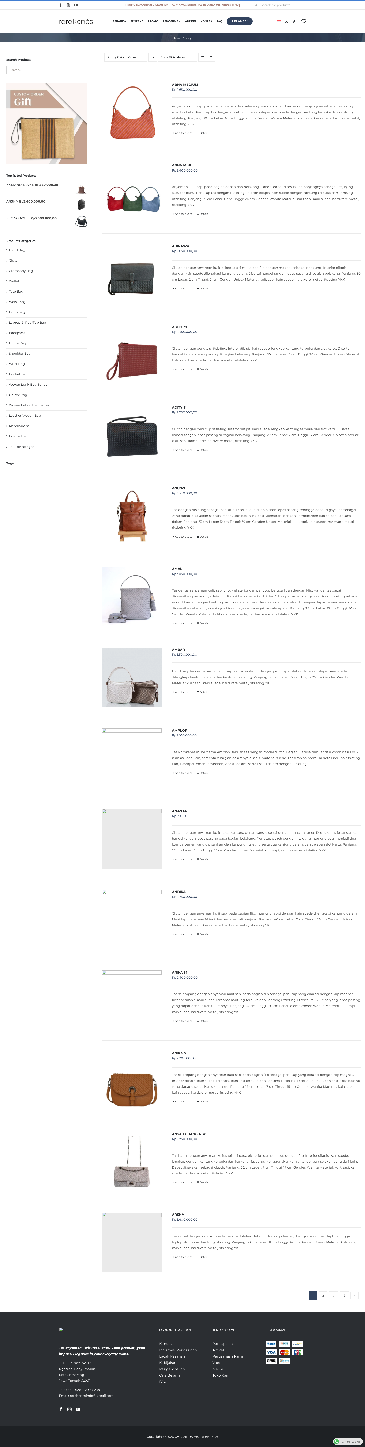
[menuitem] (279, 21)
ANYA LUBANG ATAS (189, 1134)
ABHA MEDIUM (185, 85)
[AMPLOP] (132, 758)
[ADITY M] (132, 354)
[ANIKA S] (132, 1081)
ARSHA (178, 1215)
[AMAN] (132, 596)
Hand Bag (17, 250)
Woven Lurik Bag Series (28, 384)
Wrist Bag (17, 364)
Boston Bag (18, 436)
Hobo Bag (17, 312)
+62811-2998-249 (86, 1390)
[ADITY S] (132, 435)
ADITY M (179, 327)
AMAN (177, 569)
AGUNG (178, 488)
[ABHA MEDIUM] (132, 112)
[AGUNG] (132, 516)
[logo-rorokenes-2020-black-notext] (76, 16)
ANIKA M (179, 972)
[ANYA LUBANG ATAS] (132, 1162)
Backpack (17, 333)
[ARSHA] (132, 1242)
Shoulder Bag (20, 353)
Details (204, 133)
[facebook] (60, 5)
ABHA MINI (181, 165)
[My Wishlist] (303, 21)
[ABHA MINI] (132, 193)
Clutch (14, 260)
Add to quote (183, 133)
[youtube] (76, 5)
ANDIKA (179, 892)
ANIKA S (179, 1053)
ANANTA (179, 811)
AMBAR (178, 650)
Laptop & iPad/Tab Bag (27, 322)
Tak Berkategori (22, 447)
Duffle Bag (17, 343)
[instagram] (68, 5)
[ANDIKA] (132, 919)
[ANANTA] (132, 839)
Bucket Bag (18, 374)
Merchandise (19, 426)
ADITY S (178, 407)
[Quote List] (295, 21)
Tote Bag (16, 291)
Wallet (14, 281)
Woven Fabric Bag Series (29, 405)
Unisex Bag (18, 395)
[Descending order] (152, 57)
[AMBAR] (132, 677)
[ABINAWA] (132, 274)
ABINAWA (180, 246)
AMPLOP (180, 730)
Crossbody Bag (21, 271)
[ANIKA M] (132, 1000)
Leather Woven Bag (25, 415)
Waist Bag (17, 302)
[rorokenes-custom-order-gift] (46, 85)
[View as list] (211, 57)
